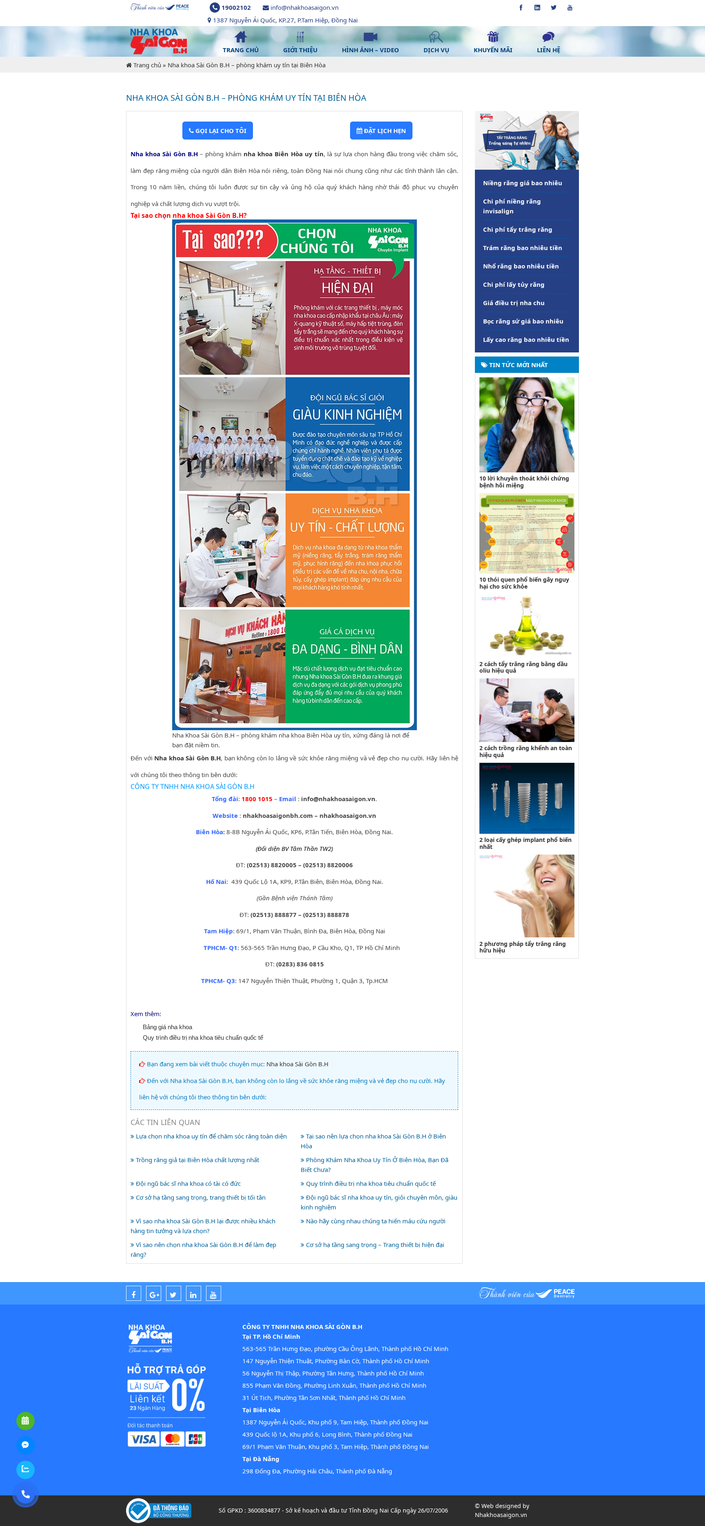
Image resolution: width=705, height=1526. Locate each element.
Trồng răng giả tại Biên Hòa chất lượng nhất (196, 1160)
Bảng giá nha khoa (167, 1026)
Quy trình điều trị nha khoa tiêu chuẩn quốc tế (203, 1037)
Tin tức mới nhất (518, 365)
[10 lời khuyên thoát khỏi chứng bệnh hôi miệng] (526, 424)
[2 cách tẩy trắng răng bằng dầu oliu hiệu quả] (526, 625)
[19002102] (25, 1494)
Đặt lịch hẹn (384, 130)
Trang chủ (147, 65)
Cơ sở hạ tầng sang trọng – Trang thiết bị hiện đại (374, 1244)
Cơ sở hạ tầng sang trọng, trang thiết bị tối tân (200, 1197)
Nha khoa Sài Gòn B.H (187, 758)
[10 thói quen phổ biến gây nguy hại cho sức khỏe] (526, 532)
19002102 (236, 7)
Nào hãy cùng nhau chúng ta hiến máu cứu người (375, 1221)
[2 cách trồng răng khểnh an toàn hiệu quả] (526, 709)
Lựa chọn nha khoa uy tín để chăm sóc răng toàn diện (210, 1136)
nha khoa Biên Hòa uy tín (282, 154)
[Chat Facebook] (25, 1445)
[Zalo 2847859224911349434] (25, 1470)
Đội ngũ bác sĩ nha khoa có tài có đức (187, 1183)
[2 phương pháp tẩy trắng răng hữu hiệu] (526, 895)
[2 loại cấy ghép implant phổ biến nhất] (526, 797)
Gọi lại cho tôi (220, 130)
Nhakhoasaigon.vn (501, 1515)
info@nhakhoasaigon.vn (304, 7)
